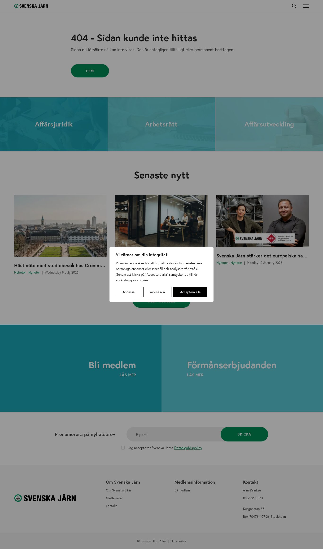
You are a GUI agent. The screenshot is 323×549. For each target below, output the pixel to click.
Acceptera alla (190, 292)
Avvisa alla (157, 292)
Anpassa (129, 292)
